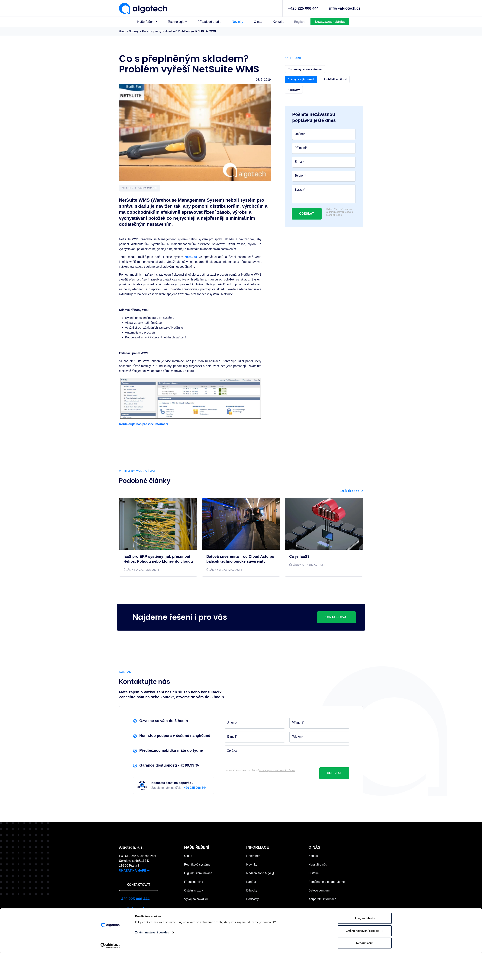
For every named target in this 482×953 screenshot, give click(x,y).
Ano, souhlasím (365, 918)
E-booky (251, 890)
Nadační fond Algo (259, 873)
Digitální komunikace (198, 873)
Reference (253, 855)
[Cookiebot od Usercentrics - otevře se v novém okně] (110, 945)
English (299, 22)
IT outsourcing (193, 881)
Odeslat (306, 213)
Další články (351, 490)
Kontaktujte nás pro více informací (143, 424)
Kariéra (251, 881)
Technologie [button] (176, 22)
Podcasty (252, 899)
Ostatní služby (193, 890)
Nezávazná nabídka (330, 22)
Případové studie (209, 22)
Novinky (237, 22)
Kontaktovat (336, 617)
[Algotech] (143, 8)
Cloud (188, 855)
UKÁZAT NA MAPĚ (134, 870)
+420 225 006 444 (303, 8)
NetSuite (191, 256)
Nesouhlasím (364, 943)
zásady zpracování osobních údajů (339, 213)
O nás (258, 22)
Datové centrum (318, 890)
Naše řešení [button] (145, 22)
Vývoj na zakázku (196, 899)
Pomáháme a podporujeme (326, 881)
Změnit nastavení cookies (152, 932)
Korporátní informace (322, 899)
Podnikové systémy (197, 864)
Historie (313, 873)
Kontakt (278, 22)
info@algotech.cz (344, 8)
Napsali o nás (317, 864)
